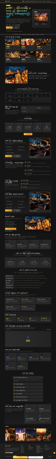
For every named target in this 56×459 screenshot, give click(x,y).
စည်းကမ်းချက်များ (38, 447)
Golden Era (44, 1)
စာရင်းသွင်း (29, 446)
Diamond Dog (22, 452)
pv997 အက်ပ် (36, 1)
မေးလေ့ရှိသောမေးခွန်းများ (39, 451)
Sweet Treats (22, 450)
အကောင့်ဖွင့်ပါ (9, 27)
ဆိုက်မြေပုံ (49, 456)
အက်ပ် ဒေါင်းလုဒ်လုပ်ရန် (11, 228)
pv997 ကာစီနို (32, 1)
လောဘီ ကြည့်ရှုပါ (16, 156)
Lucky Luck (22, 451)
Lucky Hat (40, 1)
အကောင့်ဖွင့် (20, 457)
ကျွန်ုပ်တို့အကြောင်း (38, 446)
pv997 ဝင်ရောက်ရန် (27, 1)
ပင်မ (23, 1)
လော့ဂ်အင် (35, 457)
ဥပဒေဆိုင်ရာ (37, 450)
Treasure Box (48, 1)
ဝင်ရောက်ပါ (16, 27)
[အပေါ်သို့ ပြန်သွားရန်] (54, 453)
